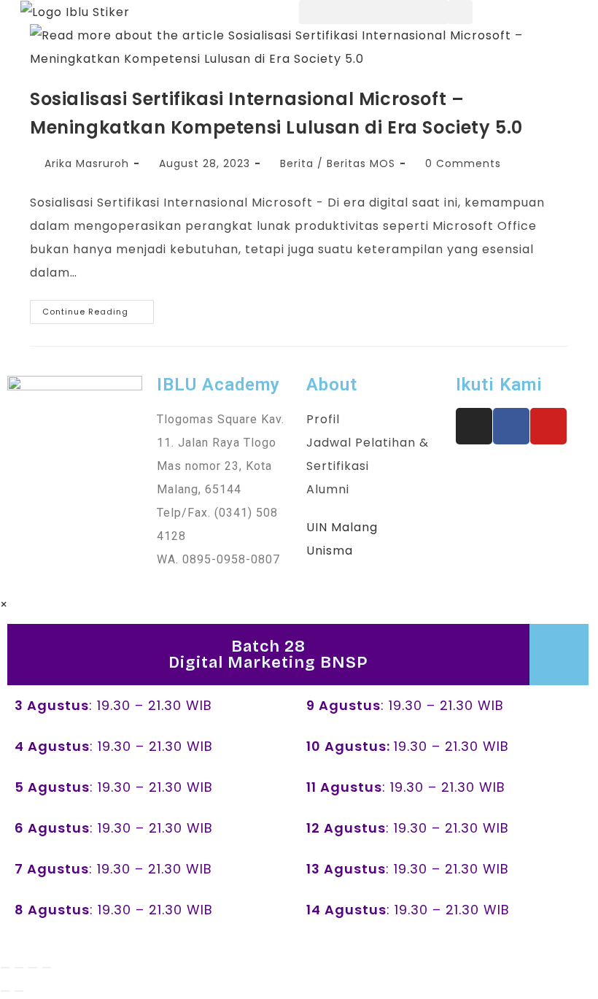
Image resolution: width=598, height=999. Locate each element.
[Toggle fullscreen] (19, 967)
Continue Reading (98, 308)
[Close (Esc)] (47, 967)
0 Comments (463, 163)
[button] (373, 12)
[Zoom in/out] (5, 967)
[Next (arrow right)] (19, 991)
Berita (297, 163)
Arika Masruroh (86, 163)
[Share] (33, 967)
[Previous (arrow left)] (5, 991)
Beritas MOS (361, 163)
